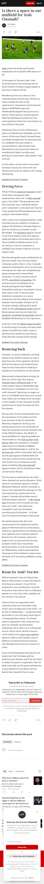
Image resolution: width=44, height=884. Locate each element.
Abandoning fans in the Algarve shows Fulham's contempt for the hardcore (15, 801)
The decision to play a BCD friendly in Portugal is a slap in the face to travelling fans (16, 807)
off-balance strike (24, 308)
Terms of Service (11, 864)
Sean (4, 68)
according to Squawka (20, 280)
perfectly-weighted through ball (18, 315)
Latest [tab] (10, 771)
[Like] (4, 32)
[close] (37, 812)
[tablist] (12, 741)
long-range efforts (29, 634)
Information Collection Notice (18, 869)
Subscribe (30, 3)
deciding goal (24, 232)
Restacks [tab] (17, 742)
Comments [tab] (7, 742)
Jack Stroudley (14, 789)
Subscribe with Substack (23, 856)
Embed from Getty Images (15, 179)
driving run (8, 452)
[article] (22, 784)
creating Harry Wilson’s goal (16, 382)
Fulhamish (11, 24)
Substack (12, 881)
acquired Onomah (25, 191)
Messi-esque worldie (31, 324)
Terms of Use (14, 866)
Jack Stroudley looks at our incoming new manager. (12, 785)
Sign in (39, 3)
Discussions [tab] (19, 771)
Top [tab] (4, 771)
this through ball (26, 465)
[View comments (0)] (10, 32)
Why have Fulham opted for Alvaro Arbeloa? (15, 779)
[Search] (39, 771)
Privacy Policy (25, 864)
